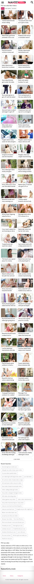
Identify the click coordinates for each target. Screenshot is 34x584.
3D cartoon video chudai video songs (12, 480)
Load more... (17, 459)
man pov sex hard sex (8, 509)
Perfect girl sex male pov (20, 535)
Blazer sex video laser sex (9, 512)
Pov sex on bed (6, 535)
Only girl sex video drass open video (12, 470)
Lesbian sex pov (6, 529)
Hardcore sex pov (7, 538)
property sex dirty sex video (10, 516)
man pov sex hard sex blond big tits (12, 506)
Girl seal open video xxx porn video (11, 483)
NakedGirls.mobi (17, 2)
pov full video (28, 476)
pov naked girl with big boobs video (12, 476)
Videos (11, 575)
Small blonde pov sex (19, 529)
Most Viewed (8, 8)
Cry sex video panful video (9, 473)
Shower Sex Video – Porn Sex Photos (12, 519)
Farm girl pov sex (17, 525)
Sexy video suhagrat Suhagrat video (12, 493)
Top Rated (14, 8)
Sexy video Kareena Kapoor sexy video (13, 503)
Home (4, 575)
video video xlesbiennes (24, 499)
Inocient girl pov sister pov (9, 467)
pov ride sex (21, 532)
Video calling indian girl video (10, 489)
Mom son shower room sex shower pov (13, 522)
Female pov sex (6, 525)
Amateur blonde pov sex (9, 532)
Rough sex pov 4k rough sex (24, 509)
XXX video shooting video (9, 496)
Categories (20, 575)
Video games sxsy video (8, 499)
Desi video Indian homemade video (12, 486)
